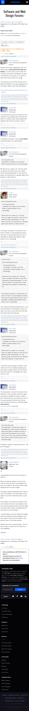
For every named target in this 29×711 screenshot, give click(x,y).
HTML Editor (7, 573)
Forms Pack (5, 628)
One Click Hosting (6, 642)
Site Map (22, 700)
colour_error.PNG (6, 406)
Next (11, 53)
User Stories (5, 672)
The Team (4, 608)
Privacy (16, 700)
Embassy (4, 666)
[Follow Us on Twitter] (13, 596)
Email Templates (6, 683)
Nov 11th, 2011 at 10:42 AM (8, 147)
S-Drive (4, 639)
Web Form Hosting (6, 649)
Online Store (24, 695)
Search (5, 42)
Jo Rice (11, 193)
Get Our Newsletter (7, 614)
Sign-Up (20, 589)
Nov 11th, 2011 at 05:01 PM (8, 458)
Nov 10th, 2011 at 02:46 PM (8, 56)
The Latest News (6, 611)
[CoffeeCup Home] (15, 2)
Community (5, 656)
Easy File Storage (6, 645)
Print (12, 42)
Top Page (4, 695)
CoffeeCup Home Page (13, 695)
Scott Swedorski (14, 60)
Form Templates (6, 686)
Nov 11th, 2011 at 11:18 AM (8, 413)
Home (2, 22)
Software (4, 622)
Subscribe (20, 42)
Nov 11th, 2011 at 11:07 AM (8, 381)
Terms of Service (15, 708)
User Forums (5, 669)
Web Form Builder (16, 22)
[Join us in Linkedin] (25, 596)
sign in (7, 33)
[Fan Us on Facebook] (17, 596)
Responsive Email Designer (14, 96)
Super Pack (5, 631)
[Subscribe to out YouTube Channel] (21, 596)
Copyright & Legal (9, 700)
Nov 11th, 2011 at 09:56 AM (8, 103)
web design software (16, 575)
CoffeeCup (5, 605)
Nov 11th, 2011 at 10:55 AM (8, 247)
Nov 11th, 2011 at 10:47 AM (8, 188)
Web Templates (6, 680)
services (4, 577)
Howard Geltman (14, 462)
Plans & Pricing (5, 652)
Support (4, 660)
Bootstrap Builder (15, 98)
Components (5, 689)
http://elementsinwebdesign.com (9, 245)
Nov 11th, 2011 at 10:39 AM (8, 127)
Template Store (6, 677)
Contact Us (5, 617)
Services (4, 636)
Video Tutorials (6, 663)
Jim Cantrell (12, 108)
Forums (8, 22)
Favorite (5, 45)
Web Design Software (11, 698)
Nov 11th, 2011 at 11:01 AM (8, 324)
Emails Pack (5, 625)
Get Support (20, 698)
